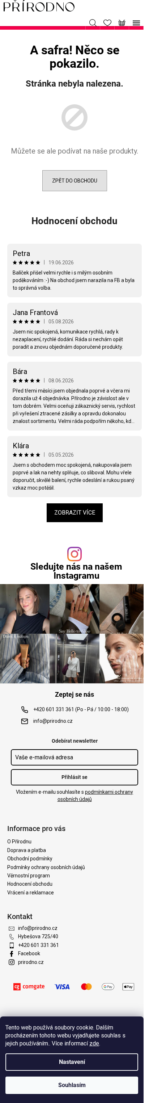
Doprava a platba (26, 850)
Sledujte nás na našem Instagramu (76, 571)
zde (94, 1043)
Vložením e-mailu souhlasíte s (74, 795)
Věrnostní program (28, 875)
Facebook (29, 953)
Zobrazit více (74, 512)
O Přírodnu (19, 841)
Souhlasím (72, 1085)
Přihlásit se (74, 777)
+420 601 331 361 (38, 945)
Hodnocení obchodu (74, 220)
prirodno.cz (31, 962)
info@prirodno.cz (53, 721)
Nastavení (72, 1061)
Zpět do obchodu (74, 181)
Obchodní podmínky (29, 858)
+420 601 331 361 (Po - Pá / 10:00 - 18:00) (81, 709)
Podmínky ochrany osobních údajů (46, 867)
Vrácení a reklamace (30, 893)
